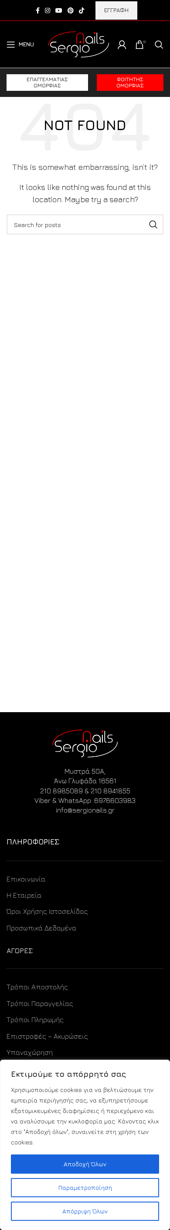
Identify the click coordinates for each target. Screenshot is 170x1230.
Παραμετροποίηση (85, 1187)
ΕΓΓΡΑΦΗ (116, 10)
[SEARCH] (153, 224)
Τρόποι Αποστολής (37, 987)
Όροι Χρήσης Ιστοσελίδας (47, 911)
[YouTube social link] (59, 10)
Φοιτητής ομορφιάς (130, 82)
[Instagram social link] (47, 10)
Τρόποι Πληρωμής (35, 1019)
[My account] (122, 44)
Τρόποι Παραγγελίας (40, 1003)
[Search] (159, 44)
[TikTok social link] (81, 10)
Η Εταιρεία (24, 895)
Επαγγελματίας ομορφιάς (47, 82)
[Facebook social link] (37, 10)
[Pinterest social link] (70, 10)
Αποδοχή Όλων (85, 1164)
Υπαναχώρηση (30, 1052)
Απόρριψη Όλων (85, 1211)
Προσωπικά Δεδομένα (41, 928)
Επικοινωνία (26, 879)
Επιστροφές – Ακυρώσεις (47, 1036)
